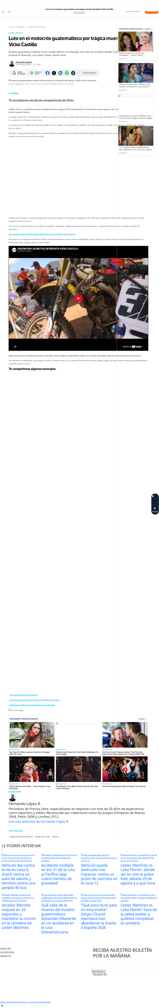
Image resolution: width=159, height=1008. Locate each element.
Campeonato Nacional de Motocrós (21, 837)
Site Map (43, 1002)
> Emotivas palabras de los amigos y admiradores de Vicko (34, 700)
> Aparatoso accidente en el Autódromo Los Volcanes (32, 705)
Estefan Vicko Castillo (42, 837)
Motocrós (55, 837)
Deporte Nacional (37, 27)
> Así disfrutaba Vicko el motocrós (23, 695)
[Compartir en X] (54, 73)
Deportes (21, 27)
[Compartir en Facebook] (47, 73)
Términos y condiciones (28, 1002)
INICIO (11, 27)
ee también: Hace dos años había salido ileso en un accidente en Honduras (42, 234)
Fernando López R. (24, 62)
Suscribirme (97, 971)
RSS (48, 1002)
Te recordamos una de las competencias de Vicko (41, 100)
